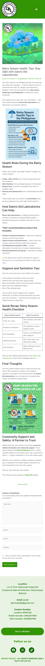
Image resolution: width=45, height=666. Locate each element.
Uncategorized (22, 78)
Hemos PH (28, 475)
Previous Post (22, 484)
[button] (36, 9)
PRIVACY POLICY (8, 658)
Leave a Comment (8, 78)
